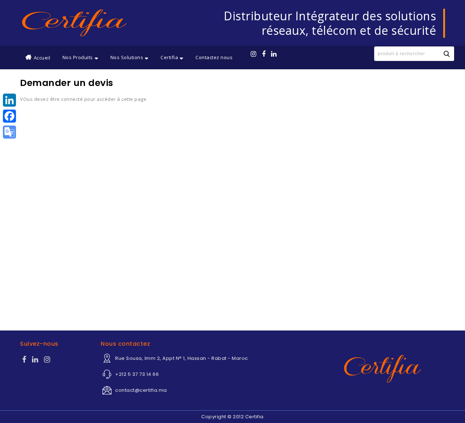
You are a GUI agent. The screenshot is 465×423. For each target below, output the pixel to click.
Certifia (169, 57)
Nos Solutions (126, 57)
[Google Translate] (9, 132)
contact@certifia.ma (141, 390)
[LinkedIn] (9, 100)
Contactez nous (213, 57)
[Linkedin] (35, 360)
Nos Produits (77, 57)
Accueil (42, 57)
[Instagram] (47, 360)
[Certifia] (74, 22)
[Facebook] (24, 360)
